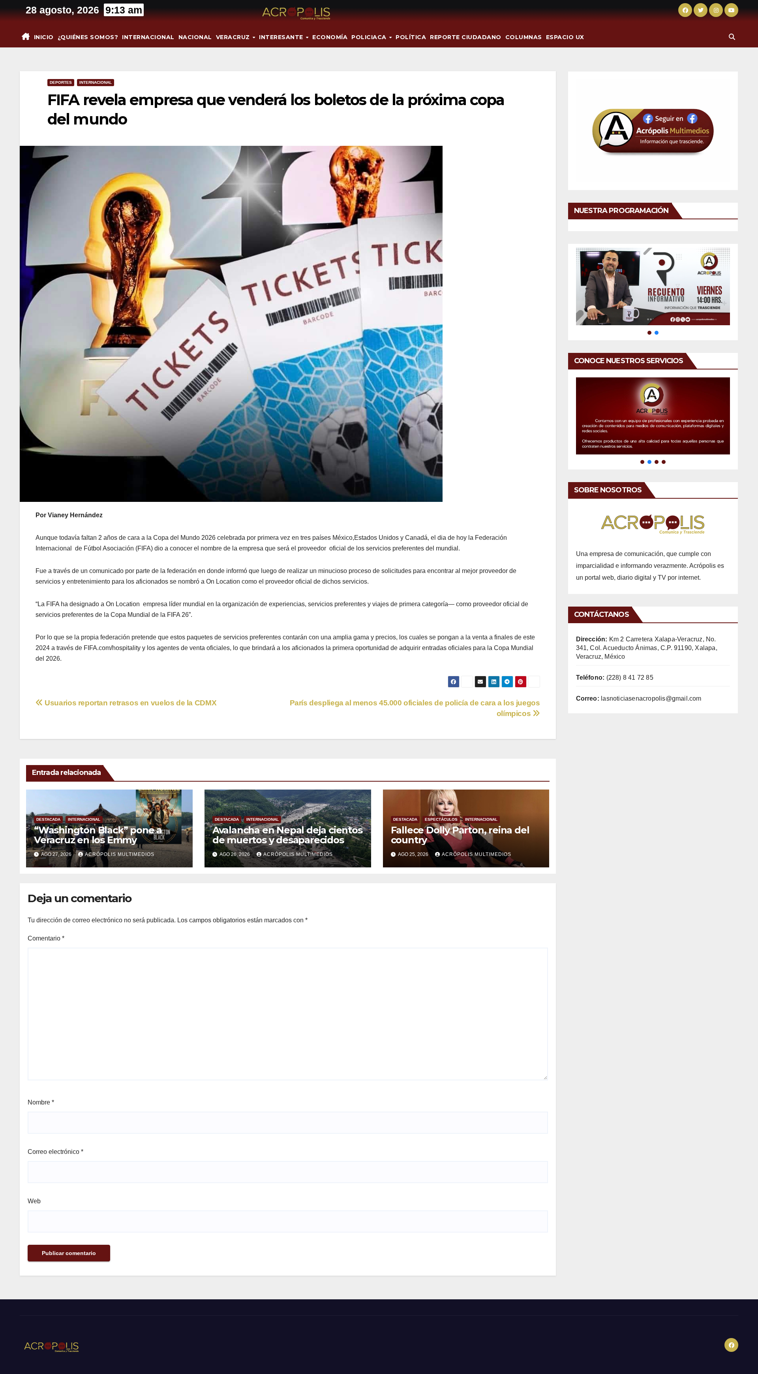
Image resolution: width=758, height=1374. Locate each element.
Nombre (41, 1102)
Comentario (46, 938)
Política (411, 37)
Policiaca (369, 37)
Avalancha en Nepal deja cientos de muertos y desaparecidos (287, 835)
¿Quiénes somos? (88, 37)
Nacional (195, 37)
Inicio (44, 37)
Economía (329, 37)
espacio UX (565, 37)
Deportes (61, 82)
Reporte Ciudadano (465, 37)
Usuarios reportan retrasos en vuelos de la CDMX (129, 703)
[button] (732, 37)
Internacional (148, 37)
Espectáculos (441, 819)
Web (34, 1201)
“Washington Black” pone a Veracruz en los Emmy (98, 835)
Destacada (48, 819)
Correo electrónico (55, 1151)
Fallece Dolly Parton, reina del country (460, 835)
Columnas (523, 37)
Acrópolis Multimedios (119, 854)
